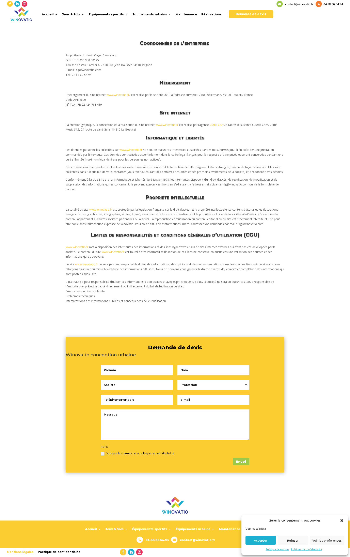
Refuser (293, 540)
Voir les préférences (327, 540)
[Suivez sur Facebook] (10, 4)
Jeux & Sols (71, 14)
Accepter (260, 540)
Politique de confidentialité (306, 549)
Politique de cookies (277, 549)
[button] (342, 520)
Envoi (241, 462)
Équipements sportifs (106, 14)
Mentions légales (20, 551)
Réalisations (211, 14)
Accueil (48, 14)
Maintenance (186, 14)
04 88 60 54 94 (333, 4)
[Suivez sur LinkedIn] (17, 4)
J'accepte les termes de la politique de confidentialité (140, 453)
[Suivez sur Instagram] (24, 4)
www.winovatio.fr (167, 125)
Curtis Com (217, 125)
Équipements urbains (149, 14)
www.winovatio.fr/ (118, 95)
